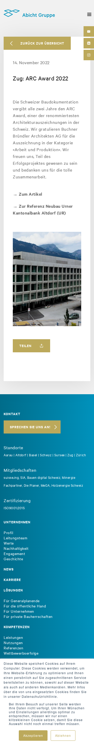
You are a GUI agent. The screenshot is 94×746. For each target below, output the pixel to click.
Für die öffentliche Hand (25, 605)
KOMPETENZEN (17, 626)
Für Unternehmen (19, 611)
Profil (8, 532)
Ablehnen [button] (63, 735)
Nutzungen (13, 642)
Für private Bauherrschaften (28, 616)
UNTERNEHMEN (17, 521)
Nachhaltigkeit (16, 548)
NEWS (9, 569)
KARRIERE (12, 579)
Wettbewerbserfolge (21, 653)
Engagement (14, 553)
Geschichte (13, 558)
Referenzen (13, 647)
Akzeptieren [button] (33, 735)
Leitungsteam (15, 537)
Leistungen (13, 637)
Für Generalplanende (22, 600)
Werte (9, 543)
